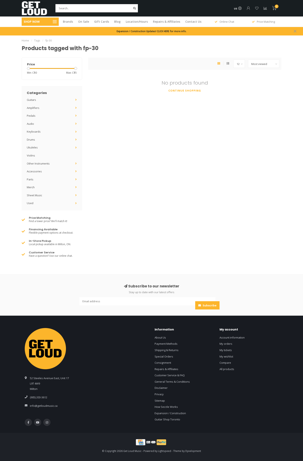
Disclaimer (161, 388)
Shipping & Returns (167, 350)
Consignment (163, 363)
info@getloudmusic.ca (44, 406)
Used (30, 203)
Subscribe (209, 305)
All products (227, 369)
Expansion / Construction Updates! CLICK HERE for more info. (152, 31)
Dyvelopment (193, 451)
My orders (226, 344)
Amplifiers (33, 108)
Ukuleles (32, 147)
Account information (232, 337)
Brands (68, 22)
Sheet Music (34, 195)
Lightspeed (164, 451)
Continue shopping (184, 90)
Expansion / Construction (170, 413)
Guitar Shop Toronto (167, 419)
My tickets (226, 350)
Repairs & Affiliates (166, 22)
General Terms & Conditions (172, 381)
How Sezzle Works (166, 407)
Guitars (31, 100)
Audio (30, 124)
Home (25, 40)
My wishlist (226, 356)
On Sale (83, 22)
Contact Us (193, 22)
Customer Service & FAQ (170, 375)
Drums (31, 139)
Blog (117, 22)
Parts (30, 179)
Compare (225, 363)
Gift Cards (101, 22)
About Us (160, 337)
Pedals (31, 116)
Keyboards (34, 131)
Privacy (159, 394)
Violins (31, 155)
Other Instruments (38, 163)
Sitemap (160, 400)
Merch (31, 187)
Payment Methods (166, 344)
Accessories (34, 171)
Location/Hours (137, 22)
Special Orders (164, 356)
